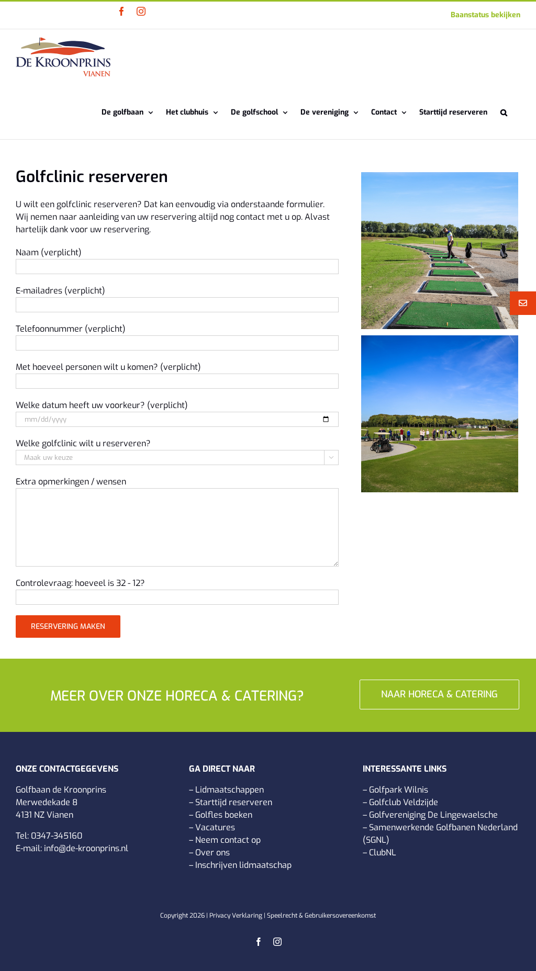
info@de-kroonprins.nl (86, 848)
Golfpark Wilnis (398, 789)
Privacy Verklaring (235, 915)
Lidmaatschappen (229, 789)
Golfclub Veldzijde (403, 802)
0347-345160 (56, 835)
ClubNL (382, 852)
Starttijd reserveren (233, 802)
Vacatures (215, 827)
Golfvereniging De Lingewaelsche (433, 814)
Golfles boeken (223, 814)
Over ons (212, 852)
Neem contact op (228, 839)
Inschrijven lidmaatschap (243, 865)
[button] (503, 111)
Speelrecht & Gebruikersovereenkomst (321, 915)
